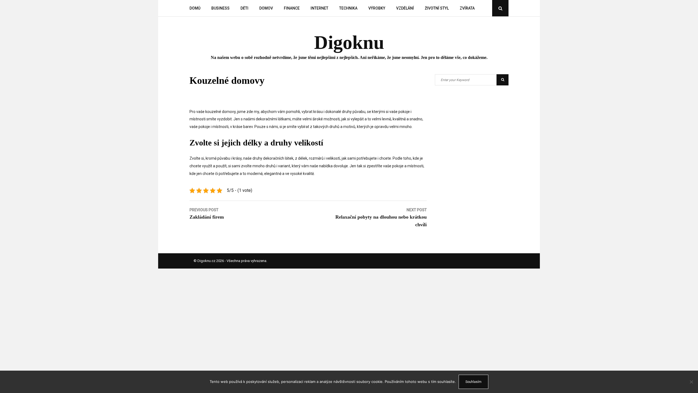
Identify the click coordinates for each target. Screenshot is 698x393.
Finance (292, 8)
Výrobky (376, 8)
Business (220, 8)
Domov (266, 8)
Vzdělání (405, 8)
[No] (691, 382)
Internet (319, 8)
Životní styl (437, 8)
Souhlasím (473, 382)
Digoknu (349, 42)
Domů (194, 8)
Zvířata (467, 8)
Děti (244, 8)
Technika (348, 8)
